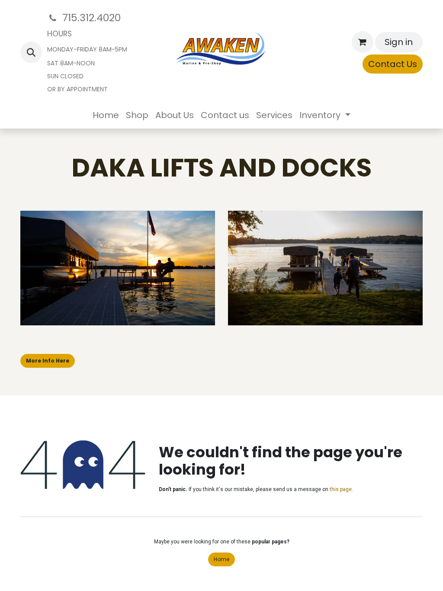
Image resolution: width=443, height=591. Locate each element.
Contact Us (392, 64)
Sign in (399, 42)
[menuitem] (105, 115)
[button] (31, 52)
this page (341, 489)
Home (221, 559)
